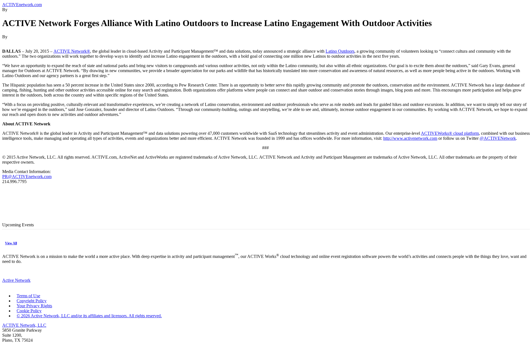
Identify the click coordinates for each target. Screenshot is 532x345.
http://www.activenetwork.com (410, 138)
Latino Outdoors (340, 51)
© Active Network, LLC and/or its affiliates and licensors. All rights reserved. (89, 315)
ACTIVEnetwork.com (22, 4)
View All (11, 243)
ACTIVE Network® (71, 51)
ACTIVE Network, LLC (24, 325)
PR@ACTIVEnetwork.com (27, 176)
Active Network (16, 280)
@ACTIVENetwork (498, 138)
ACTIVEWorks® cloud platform (450, 133)
